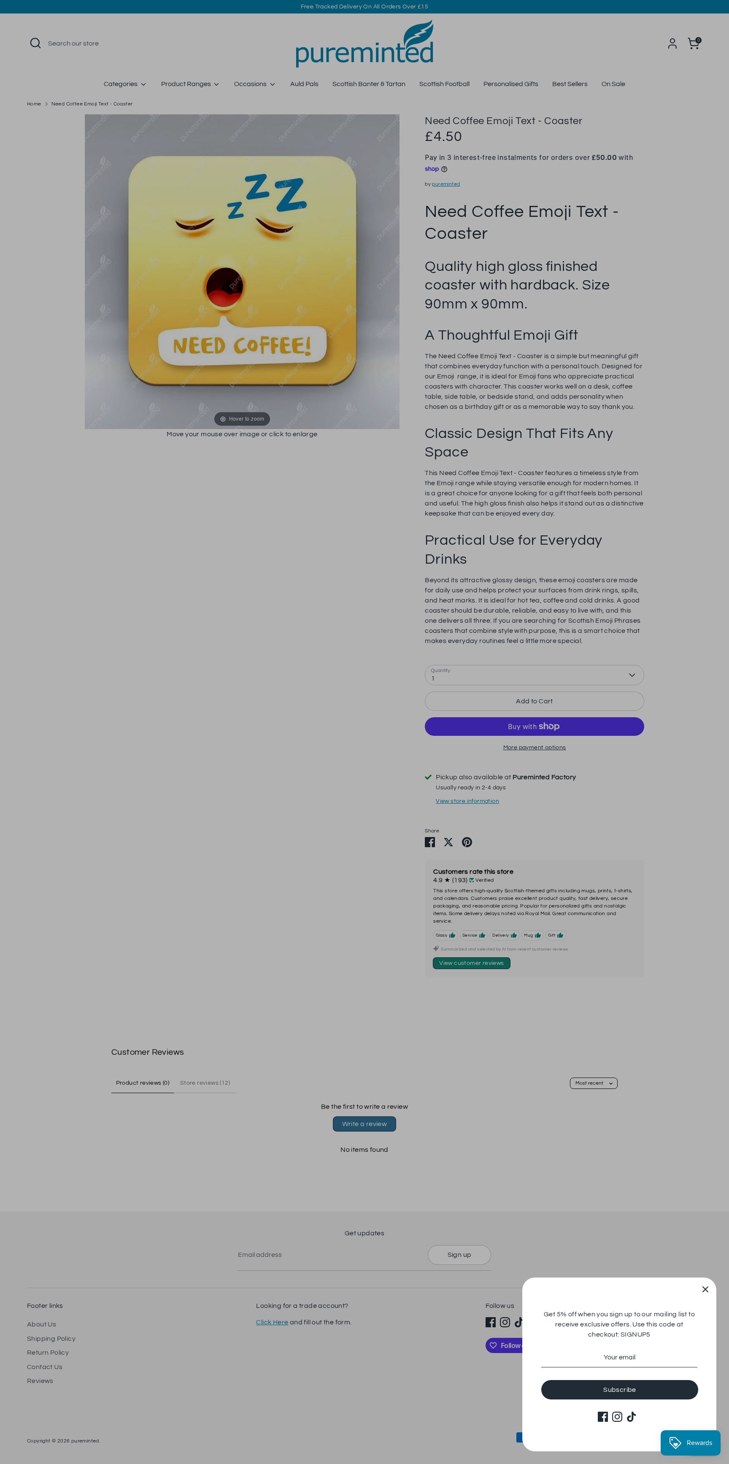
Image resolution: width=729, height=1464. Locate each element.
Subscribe (619, 1389)
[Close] (705, 1288)
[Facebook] (603, 1417)
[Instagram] (617, 1417)
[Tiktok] (631, 1417)
